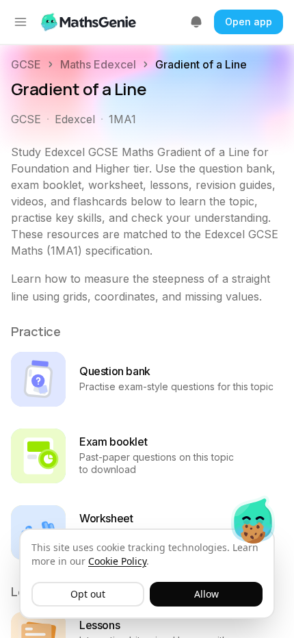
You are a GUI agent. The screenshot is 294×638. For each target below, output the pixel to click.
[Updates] (196, 22)
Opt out (87, 593)
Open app (248, 21)
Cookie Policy (117, 560)
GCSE (26, 64)
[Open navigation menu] (20, 22)
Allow (206, 593)
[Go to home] (90, 22)
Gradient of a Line (201, 64)
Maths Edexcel (98, 64)
